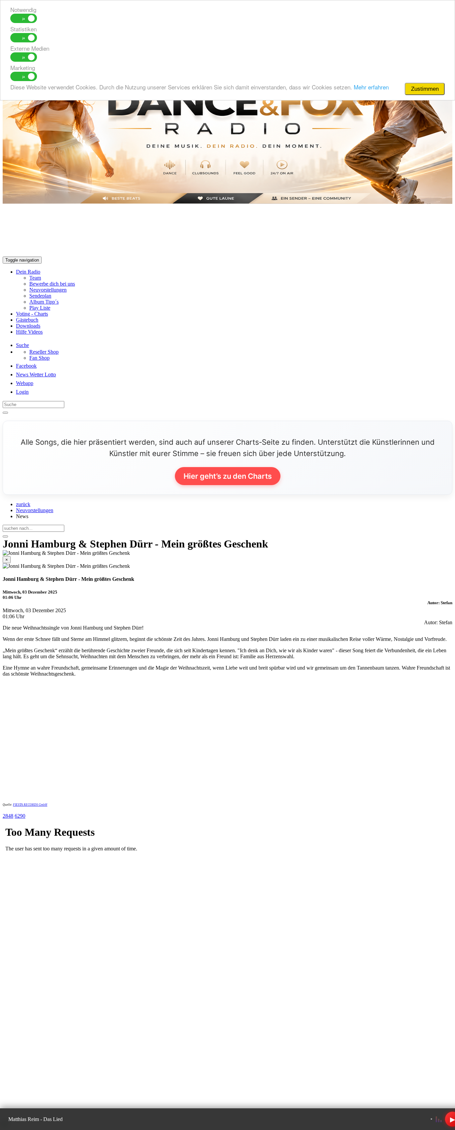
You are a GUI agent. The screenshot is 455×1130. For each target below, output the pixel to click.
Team (35, 278)
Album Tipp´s (44, 302)
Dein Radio (28, 272)
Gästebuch (27, 320)
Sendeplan (40, 296)
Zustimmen (425, 89)
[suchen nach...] (5, 536)
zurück (23, 504)
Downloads (28, 326)
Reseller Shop (44, 352)
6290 (20, 816)
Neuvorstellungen (48, 290)
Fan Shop (39, 358)
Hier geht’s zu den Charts (228, 476)
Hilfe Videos (29, 332)
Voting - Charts (32, 314)
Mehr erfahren (371, 87)
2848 (8, 816)
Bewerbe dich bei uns (52, 284)
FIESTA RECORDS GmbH (30, 804)
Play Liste (39, 308)
